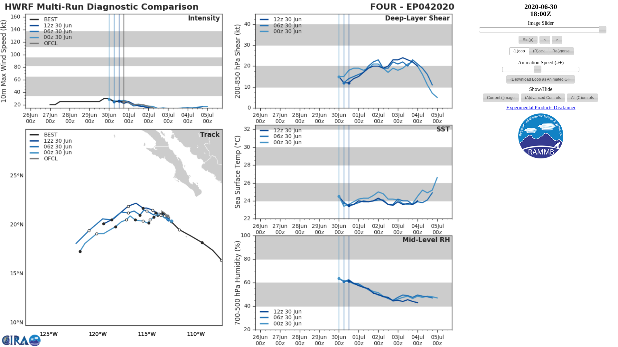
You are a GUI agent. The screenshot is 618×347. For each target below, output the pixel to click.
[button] (528, 40)
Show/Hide (540, 89)
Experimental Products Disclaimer (541, 107)
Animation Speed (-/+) (541, 62)
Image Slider (541, 23)
